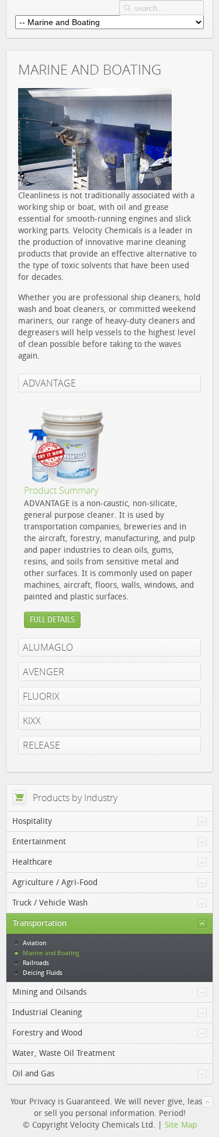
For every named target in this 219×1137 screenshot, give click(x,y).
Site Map (181, 1125)
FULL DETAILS (52, 619)
